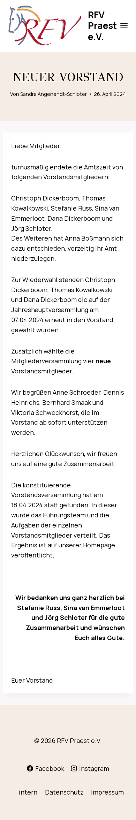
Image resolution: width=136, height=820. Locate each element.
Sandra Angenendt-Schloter (53, 94)
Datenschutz (64, 792)
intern (28, 792)
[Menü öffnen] (124, 26)
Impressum (107, 792)
